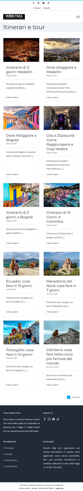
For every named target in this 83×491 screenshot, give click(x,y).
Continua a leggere (12, 97)
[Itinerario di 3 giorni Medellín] (21, 50)
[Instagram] (49, 419)
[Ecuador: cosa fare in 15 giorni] (21, 264)
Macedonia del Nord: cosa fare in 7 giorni (61, 285)
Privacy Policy (11, 460)
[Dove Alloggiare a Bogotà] (21, 118)
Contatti (8, 454)
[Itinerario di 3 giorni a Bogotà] (21, 195)
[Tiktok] (58, 419)
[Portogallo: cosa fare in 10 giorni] (21, 332)
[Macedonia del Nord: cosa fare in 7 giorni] (62, 264)
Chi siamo (9, 448)
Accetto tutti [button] (43, 488)
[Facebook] (44, 419)
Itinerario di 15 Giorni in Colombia (58, 217)
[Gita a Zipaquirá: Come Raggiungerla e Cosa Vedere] (62, 118)
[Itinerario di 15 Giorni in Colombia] (62, 195)
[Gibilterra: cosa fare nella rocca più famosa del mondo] (62, 332)
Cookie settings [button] (24, 488)
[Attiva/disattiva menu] (78, 17)
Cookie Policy (11, 466)
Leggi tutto (59, 488)
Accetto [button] (34, 488)
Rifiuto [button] (51, 488)
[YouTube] (53, 419)
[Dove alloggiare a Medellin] (62, 50)
